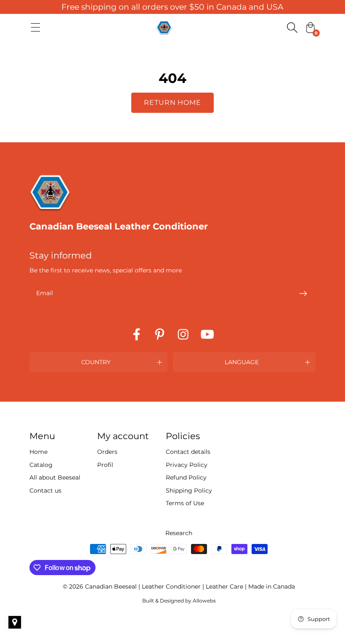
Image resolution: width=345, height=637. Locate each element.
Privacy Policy (186, 465)
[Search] (292, 27)
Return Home (173, 103)
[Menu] (35, 27)
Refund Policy (186, 477)
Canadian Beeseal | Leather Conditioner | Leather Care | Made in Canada (190, 586)
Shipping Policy (189, 490)
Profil (105, 465)
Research (178, 533)
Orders (107, 452)
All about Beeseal (54, 477)
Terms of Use (185, 503)
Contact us (45, 490)
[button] (98, 362)
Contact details (188, 452)
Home (38, 452)
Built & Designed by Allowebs (179, 600)
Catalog (41, 465)
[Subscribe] (303, 293)
